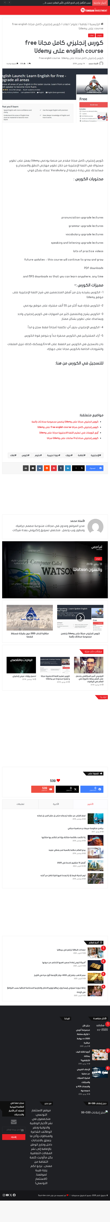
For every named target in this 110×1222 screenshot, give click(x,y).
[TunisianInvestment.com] (94, 10)
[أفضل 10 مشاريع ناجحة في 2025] (95, 865)
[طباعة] (26, 468)
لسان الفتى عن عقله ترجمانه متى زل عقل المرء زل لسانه (61, 816)
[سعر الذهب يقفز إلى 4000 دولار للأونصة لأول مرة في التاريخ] (95, 978)
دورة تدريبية (53, 455)
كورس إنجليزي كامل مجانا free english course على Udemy (68, 427)
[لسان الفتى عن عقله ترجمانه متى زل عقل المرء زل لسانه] (95, 818)
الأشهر (90, 804)
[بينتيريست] (54, 468)
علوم (74, 24)
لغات (66, 24)
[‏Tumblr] (61, 468)
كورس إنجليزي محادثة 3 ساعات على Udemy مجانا (72, 438)
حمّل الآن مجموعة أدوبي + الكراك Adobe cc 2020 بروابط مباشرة (83, 1034)
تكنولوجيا (97, 559)
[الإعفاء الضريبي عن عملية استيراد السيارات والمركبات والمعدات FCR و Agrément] (100, 1072)
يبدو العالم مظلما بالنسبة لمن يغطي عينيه (67, 850)
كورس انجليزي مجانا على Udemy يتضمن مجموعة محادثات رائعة (65, 422)
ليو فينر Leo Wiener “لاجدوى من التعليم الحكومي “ (75, 572)
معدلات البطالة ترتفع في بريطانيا (71, 950)
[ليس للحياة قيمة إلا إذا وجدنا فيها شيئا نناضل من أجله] (95, 878)
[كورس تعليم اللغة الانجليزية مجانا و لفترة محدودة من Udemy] (55, 665)
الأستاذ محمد (93, 63)
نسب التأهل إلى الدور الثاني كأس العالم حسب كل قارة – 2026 (61, 3)
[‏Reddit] (47, 468)
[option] (55, 569)
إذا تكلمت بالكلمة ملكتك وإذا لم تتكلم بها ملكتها (64, 837)
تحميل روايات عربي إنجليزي (24, 676)
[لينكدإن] (68, 468)
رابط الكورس (44, 360)
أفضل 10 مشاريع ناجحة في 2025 (71, 863)
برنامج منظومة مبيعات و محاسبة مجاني (85, 828)
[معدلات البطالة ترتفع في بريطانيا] (95, 952)
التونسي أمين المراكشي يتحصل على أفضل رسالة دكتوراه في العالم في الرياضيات (89, 679)
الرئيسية (95, 24)
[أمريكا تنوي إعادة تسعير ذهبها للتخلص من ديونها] (95, 965)
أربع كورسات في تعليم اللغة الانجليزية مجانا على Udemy (68, 432)
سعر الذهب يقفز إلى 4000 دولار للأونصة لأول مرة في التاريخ (60, 975)
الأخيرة (56, 804)
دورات (68, 455)
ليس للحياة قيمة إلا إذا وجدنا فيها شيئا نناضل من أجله (63, 875)
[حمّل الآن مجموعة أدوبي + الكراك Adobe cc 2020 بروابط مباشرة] (100, 1028)
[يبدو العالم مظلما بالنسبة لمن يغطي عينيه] (95, 853)
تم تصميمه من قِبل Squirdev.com (52, 1195)
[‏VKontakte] (40, 468)
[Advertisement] (55, 136)
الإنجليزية (95, 455)
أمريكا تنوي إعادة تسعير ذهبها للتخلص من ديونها (64, 962)
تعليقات (20, 804)
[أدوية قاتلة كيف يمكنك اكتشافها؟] (100, 1054)
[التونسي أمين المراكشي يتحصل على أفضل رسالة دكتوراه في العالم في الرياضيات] (88, 665)
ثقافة (84, 24)
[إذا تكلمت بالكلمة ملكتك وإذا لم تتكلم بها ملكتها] (95, 840)
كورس (25, 455)
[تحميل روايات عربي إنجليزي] (21, 665)
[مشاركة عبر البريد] (33, 468)
